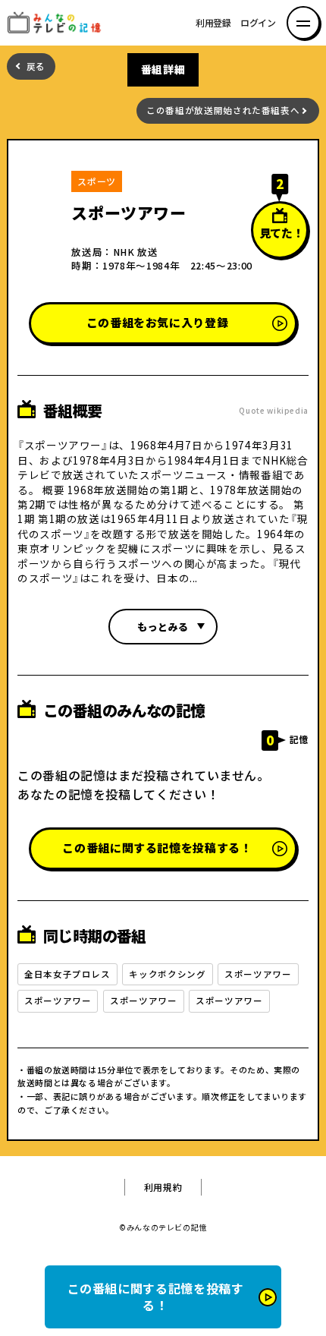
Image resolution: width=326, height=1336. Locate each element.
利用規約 (163, 1187)
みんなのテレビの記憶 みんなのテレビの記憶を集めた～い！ (59, 23)
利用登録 (213, 22)
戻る (36, 66)
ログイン (258, 22)
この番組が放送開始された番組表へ (222, 110)
